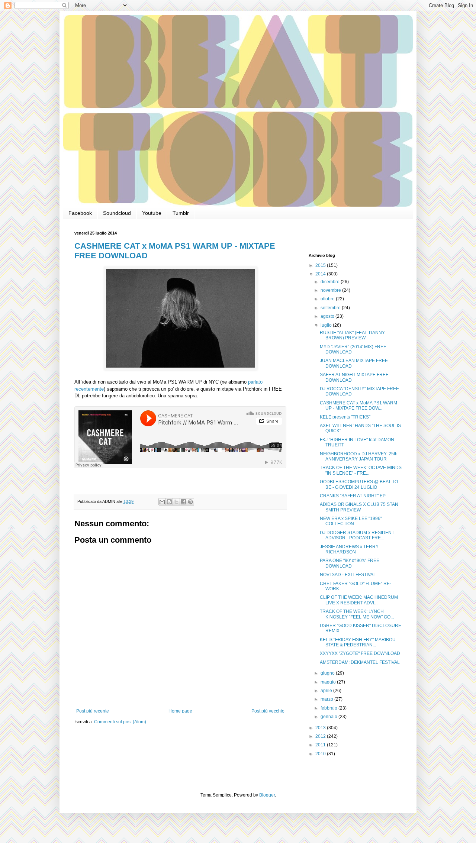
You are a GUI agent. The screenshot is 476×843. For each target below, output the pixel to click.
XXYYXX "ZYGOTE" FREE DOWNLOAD (360, 653)
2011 (321, 744)
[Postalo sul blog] (169, 502)
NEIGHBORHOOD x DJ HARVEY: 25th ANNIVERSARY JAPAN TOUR (359, 456)
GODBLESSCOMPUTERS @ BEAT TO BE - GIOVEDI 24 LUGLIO (359, 484)
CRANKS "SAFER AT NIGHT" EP (353, 495)
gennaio (329, 716)
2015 (321, 265)
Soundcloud (117, 213)
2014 (321, 274)
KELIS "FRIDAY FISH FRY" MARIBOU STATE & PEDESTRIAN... (358, 642)
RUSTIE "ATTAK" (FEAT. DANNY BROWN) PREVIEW (352, 335)
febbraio (329, 708)
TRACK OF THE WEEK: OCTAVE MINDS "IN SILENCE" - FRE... (361, 470)
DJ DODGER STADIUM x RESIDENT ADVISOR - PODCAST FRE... (357, 535)
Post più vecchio (267, 711)
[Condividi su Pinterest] (190, 502)
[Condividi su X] (176, 502)
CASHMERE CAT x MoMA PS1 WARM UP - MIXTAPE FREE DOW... (358, 405)
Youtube (151, 213)
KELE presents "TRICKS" (345, 417)
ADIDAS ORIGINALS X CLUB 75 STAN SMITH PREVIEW (359, 507)
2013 (321, 727)
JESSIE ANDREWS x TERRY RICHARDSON (349, 549)
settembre (331, 307)
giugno (328, 673)
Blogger (267, 795)
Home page (180, 711)
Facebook (80, 213)
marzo (327, 699)
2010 (321, 753)
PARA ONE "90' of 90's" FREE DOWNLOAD (349, 563)
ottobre (328, 298)
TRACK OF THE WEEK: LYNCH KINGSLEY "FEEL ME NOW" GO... (357, 614)
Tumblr (181, 213)
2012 (321, 736)
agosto (328, 316)
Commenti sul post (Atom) (120, 721)
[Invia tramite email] (162, 502)
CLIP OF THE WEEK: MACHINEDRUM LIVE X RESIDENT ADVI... (359, 600)
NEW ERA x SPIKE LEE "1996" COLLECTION (351, 521)
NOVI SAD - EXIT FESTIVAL (348, 574)
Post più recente (92, 711)
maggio (329, 682)
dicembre (331, 281)
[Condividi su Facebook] (183, 502)
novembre (331, 290)
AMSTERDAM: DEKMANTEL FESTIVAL (360, 662)
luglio (327, 325)
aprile (327, 690)
